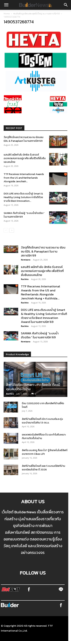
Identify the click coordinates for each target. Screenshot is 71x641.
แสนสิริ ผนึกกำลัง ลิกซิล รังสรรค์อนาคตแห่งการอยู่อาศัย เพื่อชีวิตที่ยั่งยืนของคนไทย (25, 158)
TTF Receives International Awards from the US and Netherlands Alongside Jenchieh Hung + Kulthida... (40, 292)
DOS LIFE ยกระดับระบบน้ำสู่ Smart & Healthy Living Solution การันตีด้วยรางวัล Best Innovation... (23, 197)
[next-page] (11, 230)
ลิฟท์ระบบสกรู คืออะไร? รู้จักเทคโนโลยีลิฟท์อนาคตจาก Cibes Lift (44, 452)
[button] (6, 5)
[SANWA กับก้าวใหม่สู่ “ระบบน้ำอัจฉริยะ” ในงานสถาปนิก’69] (58, 217)
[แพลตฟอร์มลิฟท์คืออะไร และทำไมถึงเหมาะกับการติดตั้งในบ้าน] (11, 438)
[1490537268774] (35, 91)
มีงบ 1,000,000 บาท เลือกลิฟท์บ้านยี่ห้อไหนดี (43, 405)
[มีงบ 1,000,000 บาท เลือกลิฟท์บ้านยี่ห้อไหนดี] (11, 407)
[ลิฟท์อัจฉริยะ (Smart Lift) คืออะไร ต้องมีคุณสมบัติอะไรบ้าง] (35, 379)
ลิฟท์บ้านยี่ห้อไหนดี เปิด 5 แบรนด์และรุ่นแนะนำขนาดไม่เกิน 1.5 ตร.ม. (42, 421)
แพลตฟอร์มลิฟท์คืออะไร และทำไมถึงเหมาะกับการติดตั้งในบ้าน (44, 436)
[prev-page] (6, 230)
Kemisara (25, 259)
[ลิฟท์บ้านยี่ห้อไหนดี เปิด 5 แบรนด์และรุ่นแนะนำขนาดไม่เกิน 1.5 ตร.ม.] (11, 422)
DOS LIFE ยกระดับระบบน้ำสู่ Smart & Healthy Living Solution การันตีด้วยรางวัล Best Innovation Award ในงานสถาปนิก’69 (44, 315)
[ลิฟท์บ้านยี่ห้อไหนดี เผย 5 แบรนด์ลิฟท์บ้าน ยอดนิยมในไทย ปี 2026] (11, 469)
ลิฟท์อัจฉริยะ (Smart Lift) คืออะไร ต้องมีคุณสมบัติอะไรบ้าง (33, 386)
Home (7, 13)
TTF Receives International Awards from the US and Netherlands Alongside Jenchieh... (24, 177)
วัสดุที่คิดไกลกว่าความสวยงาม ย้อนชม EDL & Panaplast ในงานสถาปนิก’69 (23, 139)
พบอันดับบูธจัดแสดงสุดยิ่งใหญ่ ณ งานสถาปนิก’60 (36, 13)
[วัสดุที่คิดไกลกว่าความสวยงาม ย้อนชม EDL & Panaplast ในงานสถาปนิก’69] (58, 142)
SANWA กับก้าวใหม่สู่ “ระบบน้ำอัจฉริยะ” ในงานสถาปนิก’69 (24, 215)
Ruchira (25, 279)
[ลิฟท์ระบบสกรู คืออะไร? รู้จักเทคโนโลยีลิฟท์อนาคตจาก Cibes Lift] (11, 454)
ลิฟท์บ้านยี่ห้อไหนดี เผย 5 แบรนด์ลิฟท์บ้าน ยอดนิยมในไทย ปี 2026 (43, 467)
